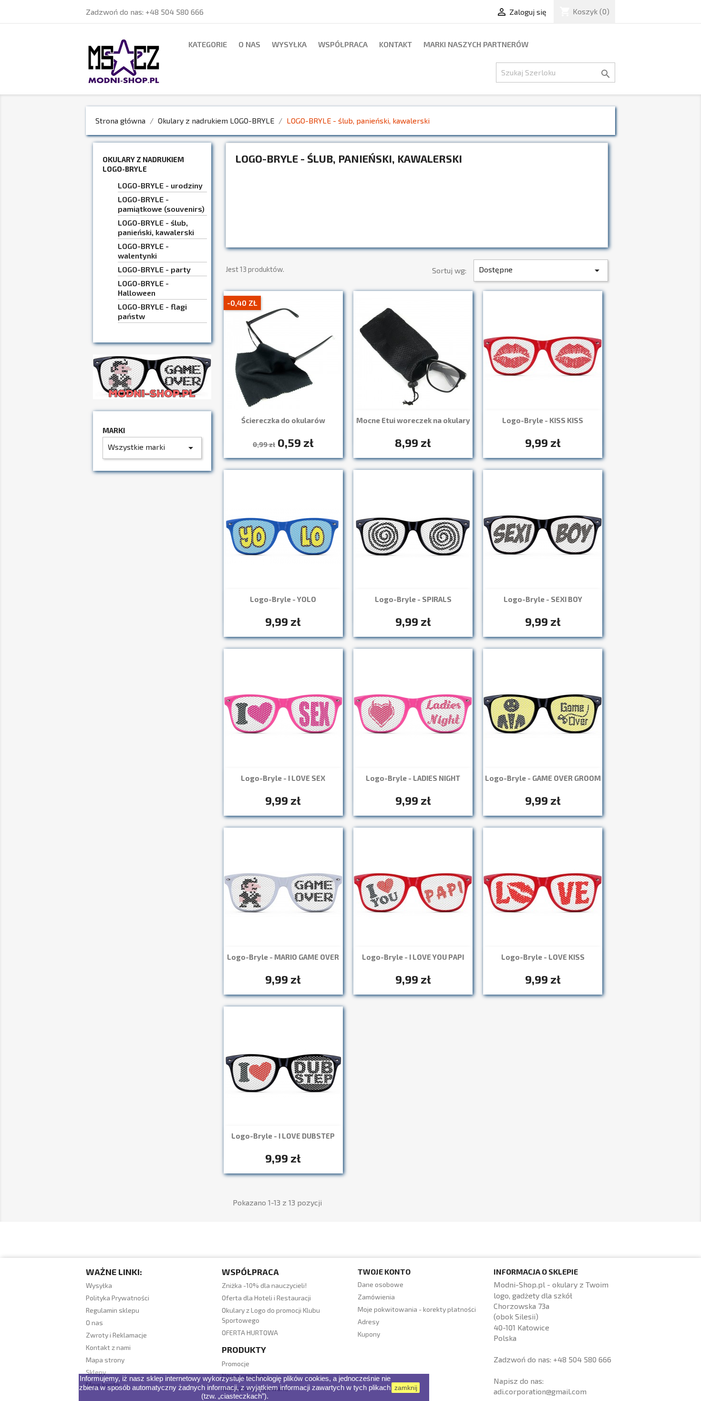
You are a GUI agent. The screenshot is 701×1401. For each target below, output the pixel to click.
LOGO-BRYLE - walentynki (143, 250)
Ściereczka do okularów (283, 420)
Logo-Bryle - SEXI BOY (543, 599)
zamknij (405, 1387)
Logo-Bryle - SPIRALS (413, 599)
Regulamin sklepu (112, 1310)
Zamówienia (376, 1297)
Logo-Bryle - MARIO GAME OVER (283, 957)
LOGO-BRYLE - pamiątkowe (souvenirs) (161, 204)
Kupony (369, 1334)
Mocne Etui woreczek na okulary (413, 420)
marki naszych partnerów (475, 44)
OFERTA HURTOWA (250, 1332)
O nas (249, 44)
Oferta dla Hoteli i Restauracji (266, 1298)
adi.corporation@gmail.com (540, 1391)
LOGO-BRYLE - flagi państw (152, 311)
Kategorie (207, 44)
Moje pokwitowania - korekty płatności (417, 1309)
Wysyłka (289, 44)
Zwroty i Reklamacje (116, 1335)
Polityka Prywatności (117, 1298)
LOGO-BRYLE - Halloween (143, 288)
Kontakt (395, 44)
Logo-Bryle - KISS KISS (542, 420)
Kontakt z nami (108, 1347)
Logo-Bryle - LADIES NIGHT (413, 778)
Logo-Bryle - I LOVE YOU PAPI (413, 957)
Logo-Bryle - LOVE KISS (543, 957)
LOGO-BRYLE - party (154, 269)
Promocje (235, 1363)
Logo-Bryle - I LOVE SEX (283, 778)
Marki (114, 430)
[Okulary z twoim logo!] (152, 375)
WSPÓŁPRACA (343, 44)
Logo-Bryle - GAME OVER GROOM (543, 778)
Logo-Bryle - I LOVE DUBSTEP (283, 1135)
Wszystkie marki (152, 448)
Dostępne (541, 270)
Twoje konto (384, 1271)
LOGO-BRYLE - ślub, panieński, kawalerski (156, 227)
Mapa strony (105, 1360)
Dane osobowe (380, 1284)
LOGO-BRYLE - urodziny (160, 185)
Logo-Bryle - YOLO (283, 599)
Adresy (368, 1322)
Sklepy (96, 1372)
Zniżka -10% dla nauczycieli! (264, 1285)
